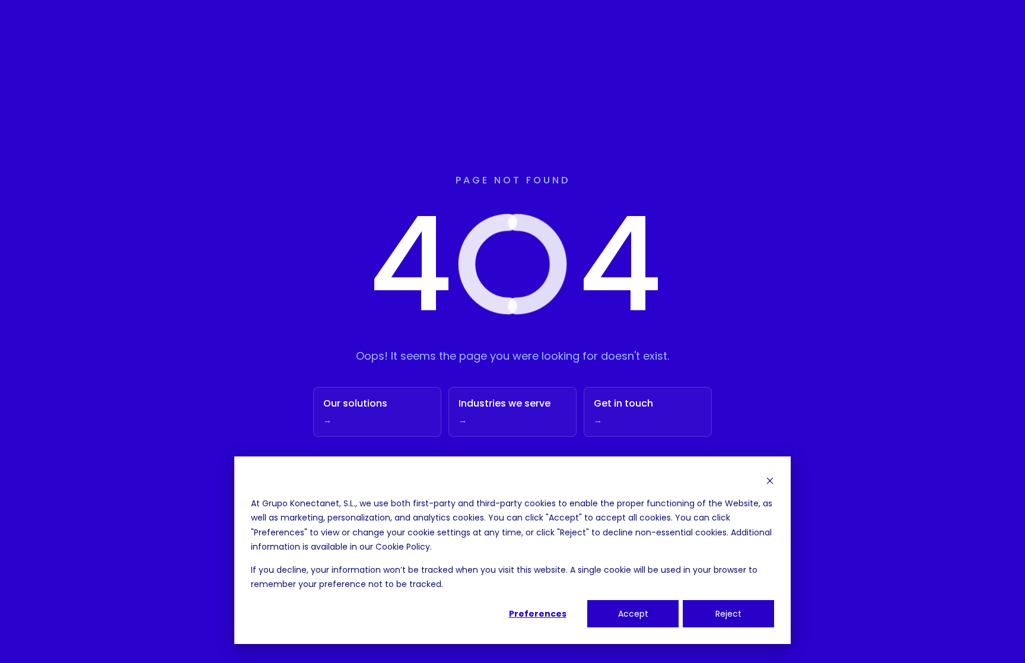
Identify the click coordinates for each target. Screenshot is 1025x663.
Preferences (537, 614)
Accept (633, 614)
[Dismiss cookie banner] (770, 480)
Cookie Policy (402, 547)
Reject (728, 614)
